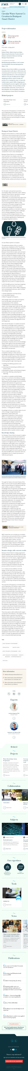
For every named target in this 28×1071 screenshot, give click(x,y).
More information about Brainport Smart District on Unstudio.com (13, 678)
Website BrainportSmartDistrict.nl (13, 674)
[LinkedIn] (14, 693)
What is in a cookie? (16, 1)
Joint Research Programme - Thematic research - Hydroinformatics (13, 655)
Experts (4, 32)
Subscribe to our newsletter (14, 1061)
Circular (5, 660)
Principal (4, 50)
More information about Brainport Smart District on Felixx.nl (13, 683)
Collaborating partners (8, 60)
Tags (3, 639)
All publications (14, 1024)
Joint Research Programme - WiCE (12, 651)
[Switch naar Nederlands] (13, 1049)
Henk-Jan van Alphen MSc (14, 41)
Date (3, 45)
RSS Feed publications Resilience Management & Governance (14, 1027)
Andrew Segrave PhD (13, 36)
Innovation (6, 647)
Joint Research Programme (10, 643)
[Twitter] (9, 693)
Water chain (16, 647)
